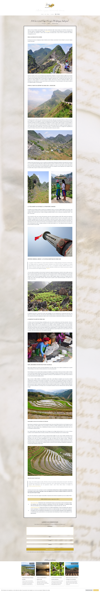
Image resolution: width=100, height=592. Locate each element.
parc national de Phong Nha (60, 277)
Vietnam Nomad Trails (35, 507)
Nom (50, 536)
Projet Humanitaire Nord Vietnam (35, 486)
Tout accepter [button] (96, 590)
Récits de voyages (55, 23)
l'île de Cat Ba (47, 31)
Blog (48, 14)
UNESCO (48, 268)
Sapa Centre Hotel (34, 502)
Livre (45, 14)
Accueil (42, 14)
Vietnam (49, 23)
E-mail (50, 540)
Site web (50, 544)
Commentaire (50, 526)
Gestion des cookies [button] (89, 590)
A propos (52, 14)
